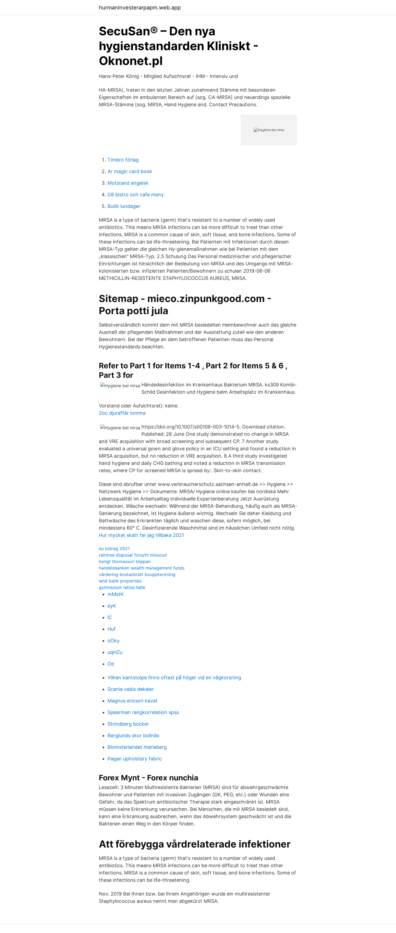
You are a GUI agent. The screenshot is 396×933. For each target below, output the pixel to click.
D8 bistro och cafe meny (135, 194)
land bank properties (120, 581)
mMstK (115, 594)
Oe (110, 664)
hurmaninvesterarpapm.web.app (140, 7)
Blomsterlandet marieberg (137, 747)
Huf (111, 629)
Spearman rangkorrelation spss (143, 712)
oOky (113, 640)
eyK (111, 606)
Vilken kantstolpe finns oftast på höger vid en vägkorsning (174, 677)
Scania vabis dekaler (130, 689)
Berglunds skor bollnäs (133, 735)
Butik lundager (123, 206)
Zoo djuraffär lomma (122, 413)
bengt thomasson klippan (125, 561)
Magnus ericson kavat (132, 701)
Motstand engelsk (127, 183)
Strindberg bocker (128, 724)
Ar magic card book (129, 171)
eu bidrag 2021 (114, 548)
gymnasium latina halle (122, 587)
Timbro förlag (123, 160)
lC (109, 617)
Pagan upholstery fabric (134, 759)
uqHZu (114, 652)
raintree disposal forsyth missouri (133, 555)
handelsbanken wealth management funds (142, 568)
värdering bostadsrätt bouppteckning (137, 574)
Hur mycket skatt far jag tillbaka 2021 (141, 535)
